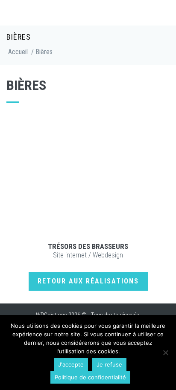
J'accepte (71, 364)
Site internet (70, 255)
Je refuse (109, 364)
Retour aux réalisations (88, 281)
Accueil (18, 52)
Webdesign (108, 255)
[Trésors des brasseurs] (88, 177)
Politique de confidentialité (90, 377)
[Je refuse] (165, 352)
